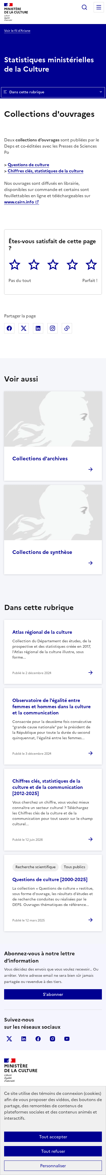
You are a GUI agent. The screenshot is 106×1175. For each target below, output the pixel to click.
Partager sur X (24, 328)
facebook (38, 1039)
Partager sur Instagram (52, 328)
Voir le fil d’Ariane (17, 30)
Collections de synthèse (42, 552)
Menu (99, 7)
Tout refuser (53, 1151)
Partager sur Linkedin (38, 328)
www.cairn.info (19, 202)
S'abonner (53, 994)
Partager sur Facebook (9, 328)
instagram (52, 1039)
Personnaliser (53, 1166)
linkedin (24, 1039)
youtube (67, 1039)
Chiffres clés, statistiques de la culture (45, 171)
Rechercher (84, 7)
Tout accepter (53, 1137)
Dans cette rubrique (26, 92)
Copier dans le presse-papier (67, 328)
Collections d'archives (40, 458)
